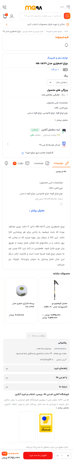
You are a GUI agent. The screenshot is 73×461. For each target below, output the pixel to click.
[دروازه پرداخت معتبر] (45, 432)
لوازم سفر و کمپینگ (54, 32)
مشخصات (38, 163)
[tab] (61, 164)
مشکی (56, 95)
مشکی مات (47, 95)
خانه (66, 32)
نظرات (18, 163)
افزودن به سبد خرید (38, 455)
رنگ (66, 76)
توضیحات (58, 163)
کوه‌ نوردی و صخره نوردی (33, 32)
